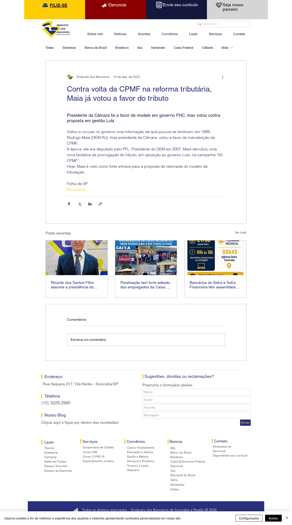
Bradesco (122, 47)
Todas (50, 47)
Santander (158, 47)
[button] (193, 32)
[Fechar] (286, 518)
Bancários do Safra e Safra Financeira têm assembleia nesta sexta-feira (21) (213, 284)
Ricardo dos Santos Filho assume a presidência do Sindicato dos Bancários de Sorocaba (74, 284)
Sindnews (69, 47)
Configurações (249, 518)
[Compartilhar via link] (100, 204)
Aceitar (273, 518)
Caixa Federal (183, 47)
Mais (225, 47)
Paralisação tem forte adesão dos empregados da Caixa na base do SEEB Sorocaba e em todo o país (145, 284)
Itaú (139, 47)
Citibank (207, 47)
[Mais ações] (222, 77)
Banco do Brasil (96, 47)
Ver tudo (240, 232)
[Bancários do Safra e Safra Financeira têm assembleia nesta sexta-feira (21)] (215, 257)
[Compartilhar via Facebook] (69, 204)
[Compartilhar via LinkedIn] (90, 204)
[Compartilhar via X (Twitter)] (79, 204)
